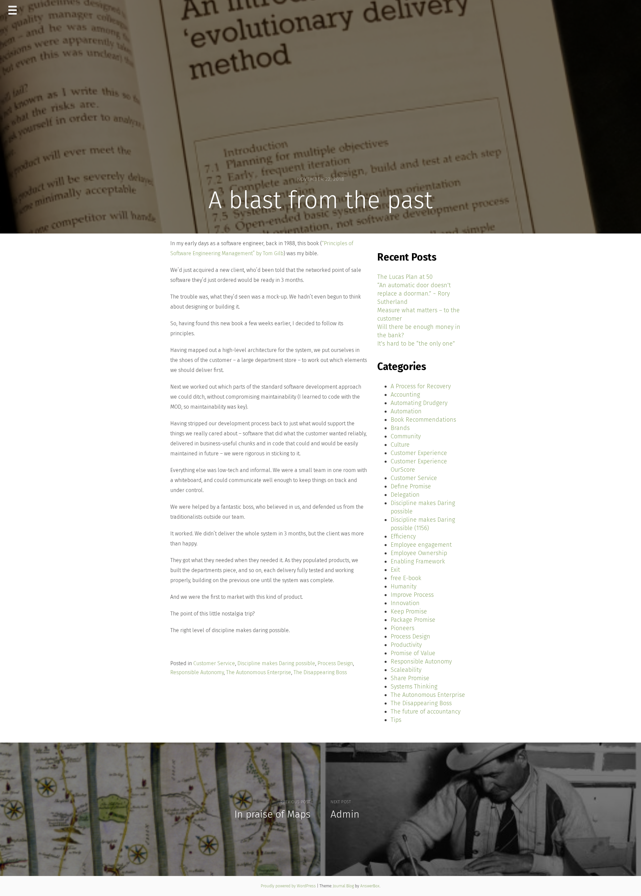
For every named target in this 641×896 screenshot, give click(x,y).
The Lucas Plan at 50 (405, 277)
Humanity (403, 586)
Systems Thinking (414, 686)
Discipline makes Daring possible (276, 663)
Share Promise (410, 678)
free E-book (406, 578)
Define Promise (411, 486)
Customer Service (214, 663)
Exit (395, 569)
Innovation (405, 603)
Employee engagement (421, 544)
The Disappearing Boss (320, 672)
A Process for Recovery (421, 386)
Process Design (335, 663)
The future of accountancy (425, 711)
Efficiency (403, 536)
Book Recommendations (423, 419)
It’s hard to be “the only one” (416, 343)
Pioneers (402, 628)
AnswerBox (370, 886)
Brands (400, 428)
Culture (400, 444)
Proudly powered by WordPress (289, 886)
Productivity (406, 644)
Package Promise (413, 619)
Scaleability (406, 670)
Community (406, 436)
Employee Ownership (419, 553)
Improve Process (412, 594)
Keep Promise (409, 611)
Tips (396, 720)
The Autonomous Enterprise (258, 672)
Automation (406, 411)
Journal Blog (344, 886)
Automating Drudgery (419, 403)
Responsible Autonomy (197, 672)
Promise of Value (413, 653)
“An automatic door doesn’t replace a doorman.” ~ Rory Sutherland (414, 294)
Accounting (405, 394)
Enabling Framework (418, 561)
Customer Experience (419, 453)
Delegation (405, 494)
